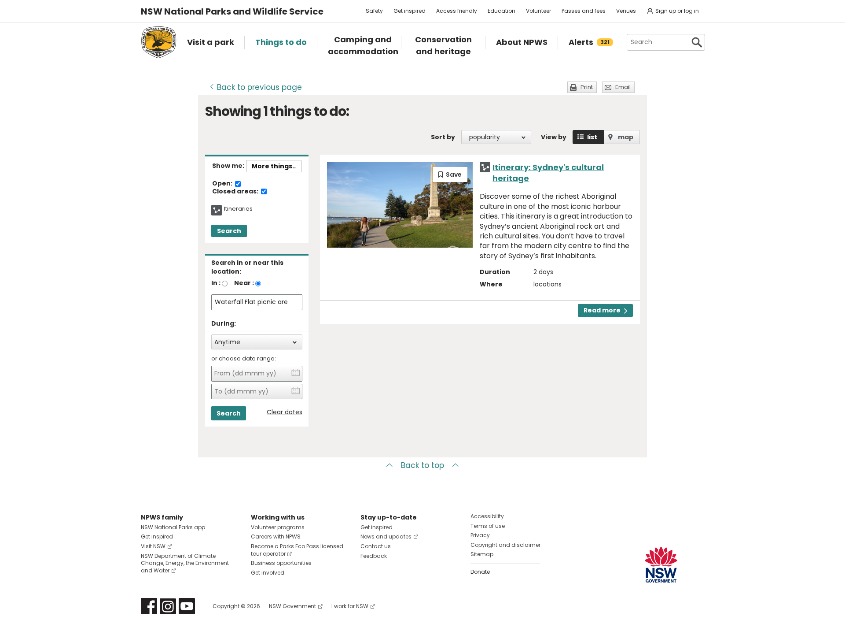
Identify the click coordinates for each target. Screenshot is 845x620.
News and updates (385, 536)
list (592, 137)
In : (215, 282)
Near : (244, 282)
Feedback (373, 556)
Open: (223, 184)
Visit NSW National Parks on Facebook (149, 606)
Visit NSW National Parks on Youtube (187, 606)
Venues (626, 11)
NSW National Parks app (173, 527)
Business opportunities (281, 563)
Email (623, 87)
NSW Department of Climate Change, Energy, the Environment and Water (185, 563)
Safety (374, 11)
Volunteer (538, 11)
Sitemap (481, 554)
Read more (602, 310)
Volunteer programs (278, 527)
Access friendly (456, 11)
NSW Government (292, 606)
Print (586, 87)
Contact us (375, 546)
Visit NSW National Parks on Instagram (168, 606)
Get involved (267, 572)
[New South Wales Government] (661, 565)
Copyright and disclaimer (505, 545)
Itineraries (238, 209)
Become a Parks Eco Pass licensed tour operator (297, 549)
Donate (480, 571)
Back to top (422, 465)
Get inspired (409, 11)
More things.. (274, 166)
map (625, 137)
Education (501, 11)
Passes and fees (584, 11)
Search (229, 230)
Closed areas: (236, 192)
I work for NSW (349, 606)
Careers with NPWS (276, 536)
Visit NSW (153, 546)
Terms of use (487, 526)
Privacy (480, 535)
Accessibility (487, 516)
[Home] (158, 42)
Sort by (443, 137)
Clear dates (284, 412)
